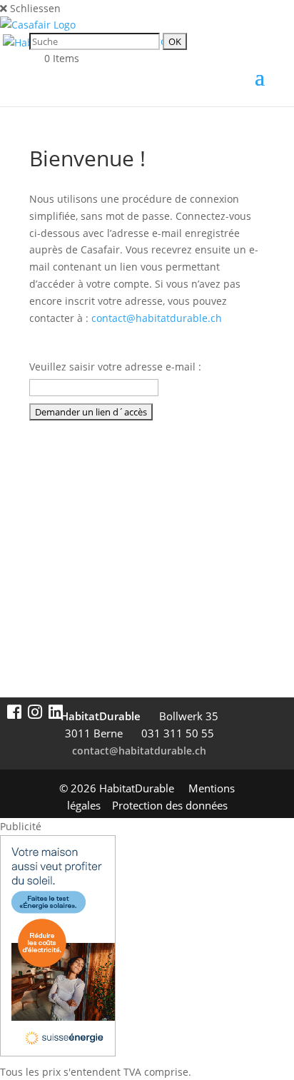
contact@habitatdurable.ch (156, 318)
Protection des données (170, 805)
